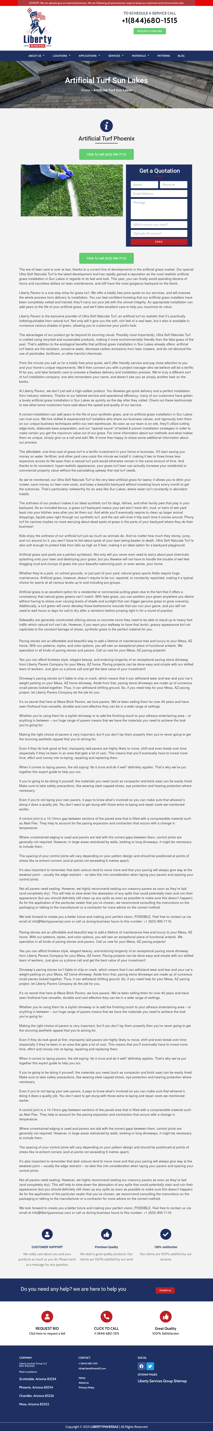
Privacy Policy (86, 1387)
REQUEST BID (47, 1328)
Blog (181, 55)
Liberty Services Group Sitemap (162, 1381)
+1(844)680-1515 (149, 20)
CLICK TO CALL (106, 1328)
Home (85, 90)
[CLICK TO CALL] (106, 1317)
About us (84, 1382)
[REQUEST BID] (47, 1317)
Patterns (163, 55)
